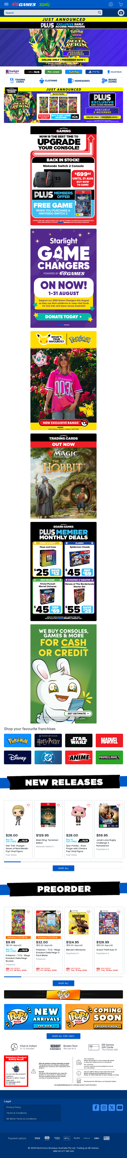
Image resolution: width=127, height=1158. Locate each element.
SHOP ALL (63, 868)
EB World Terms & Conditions (21, 1118)
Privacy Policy (13, 1107)
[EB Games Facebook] (96, 1107)
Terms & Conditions (16, 1113)
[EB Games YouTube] (119, 1107)
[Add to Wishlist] (28, 805)
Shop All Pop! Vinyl (63, 1036)
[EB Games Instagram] (104, 1107)
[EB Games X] (111, 1107)
